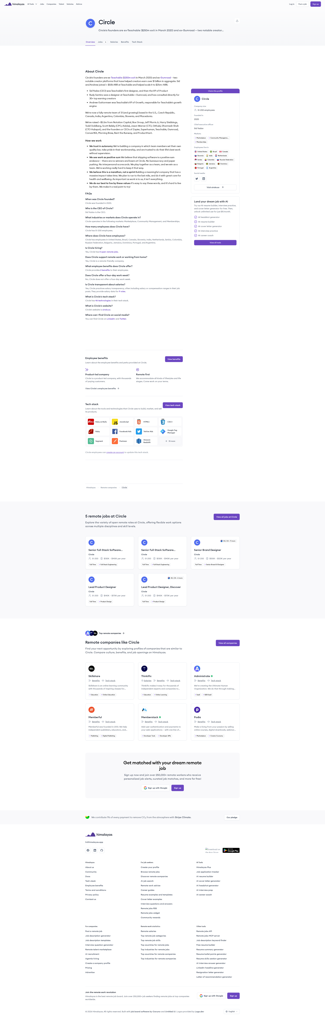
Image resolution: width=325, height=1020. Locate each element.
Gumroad (165, 77)
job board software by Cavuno (145, 1011)
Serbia (199, 160)
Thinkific (146, 676)
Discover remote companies (154, 876)
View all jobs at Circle (226, 517)
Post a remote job (93, 931)
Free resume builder (205, 945)
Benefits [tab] (125, 42)
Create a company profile (97, 963)
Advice (79, 4)
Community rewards (150, 917)
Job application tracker (207, 872)
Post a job (302, 4)
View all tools (215, 242)
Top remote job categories (153, 935)
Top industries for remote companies (158, 958)
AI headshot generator (207, 885)
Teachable (116, 77)
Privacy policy (92, 894)
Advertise (90, 972)
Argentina (212, 168)
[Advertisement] (134, 59)
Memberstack (149, 717)
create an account (115, 452)
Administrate (202, 676)
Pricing (88, 967)
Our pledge (232, 817)
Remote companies (109, 487)
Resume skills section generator (211, 958)
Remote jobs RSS (149, 908)
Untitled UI (170, 1011)
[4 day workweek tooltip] (211, 676)
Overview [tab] (90, 42)
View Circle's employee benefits (100, 388)
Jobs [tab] (102, 42)
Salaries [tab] (114, 42)
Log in (291, 4)
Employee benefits (94, 885)
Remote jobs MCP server (208, 935)
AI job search (147, 881)
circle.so (106, 309)
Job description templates (98, 940)
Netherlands (222, 156)
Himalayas (91, 487)
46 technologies (103, 300)
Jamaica (212, 164)
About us (89, 867)
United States (202, 152)
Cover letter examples (151, 899)
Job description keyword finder (211, 940)
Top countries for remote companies (158, 954)
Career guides (147, 890)
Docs (87, 876)
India (210, 156)
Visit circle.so (213, 187)
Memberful (95, 717)
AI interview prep (204, 890)
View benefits (173, 359)
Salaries (70, 4)
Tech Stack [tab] (137, 42)
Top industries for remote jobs (155, 949)
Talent (61, 4)
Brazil (215, 152)
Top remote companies (110, 633)
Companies (51, 4)
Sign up (316, 4)
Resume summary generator (209, 949)
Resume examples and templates (157, 894)
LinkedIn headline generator (210, 967)
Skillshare (94, 676)
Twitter (123, 318)
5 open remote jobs (109, 251)
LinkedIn (111, 318)
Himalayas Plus (203, 867)
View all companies (227, 643)
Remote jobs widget (150, 913)
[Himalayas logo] (14, 4)
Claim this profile (215, 91)
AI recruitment (92, 954)
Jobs (42, 4)
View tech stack (172, 405)
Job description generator (98, 935)
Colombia (210, 160)
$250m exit (129, 77)
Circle (91, 554)
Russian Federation (226, 160)
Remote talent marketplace (98, 949)
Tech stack (108, 680)
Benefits (94, 680)
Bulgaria (200, 164)
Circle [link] (124, 487)
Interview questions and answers (156, 903)
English (232, 1011)
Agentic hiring (92, 958)
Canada (225, 152)
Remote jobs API (204, 931)
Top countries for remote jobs (155, 945)
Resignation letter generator (210, 972)
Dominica (223, 164)
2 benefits (105, 270)
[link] (91, 487)
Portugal (200, 168)
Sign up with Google (157, 788)
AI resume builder (204, 876)
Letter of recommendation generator (214, 977)
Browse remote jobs (150, 872)
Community (91, 872)
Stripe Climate (183, 817)
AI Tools (30, 4)
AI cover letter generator (208, 881)
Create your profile (150, 867)
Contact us (90, 899)
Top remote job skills (150, 940)
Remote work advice (150, 885)
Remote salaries (148, 931)
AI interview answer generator (210, 963)
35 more (172, 441)
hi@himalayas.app (94, 842)
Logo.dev (199, 1011)
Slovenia (200, 156)
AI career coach (204, 894)
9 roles (122, 291)
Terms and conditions (95, 890)
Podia (197, 717)
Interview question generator (99, 945)
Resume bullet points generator (211, 954)
